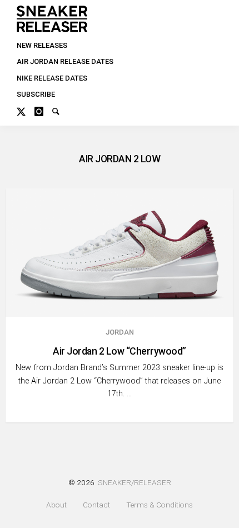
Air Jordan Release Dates (65, 61)
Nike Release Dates (52, 78)
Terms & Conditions (159, 505)
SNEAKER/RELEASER (134, 482)
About (56, 505)
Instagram (43, 110)
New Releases (42, 45)
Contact (96, 505)
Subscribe (36, 94)
